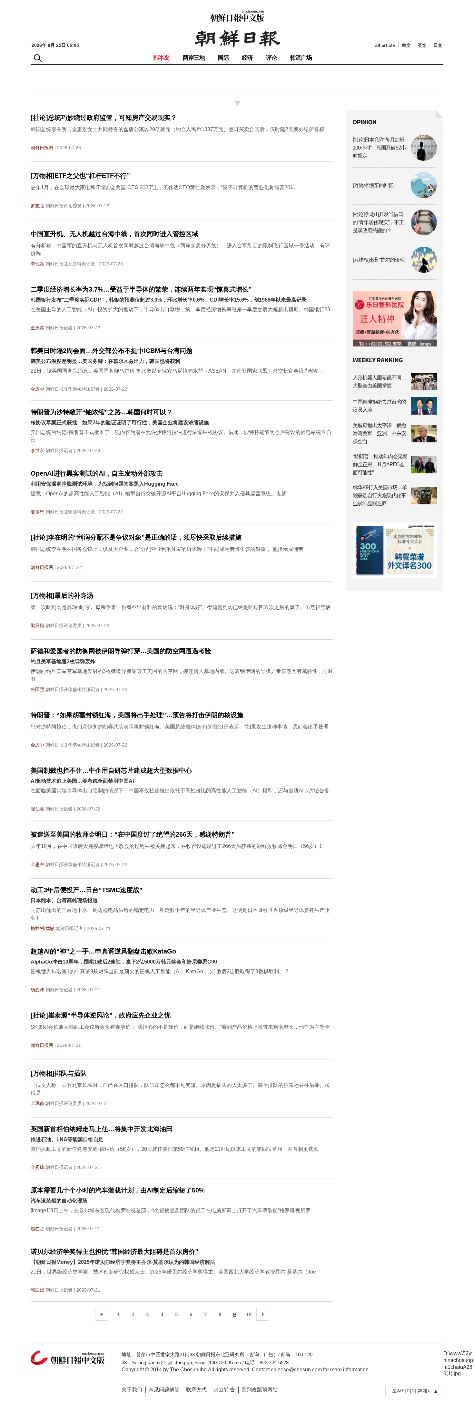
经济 (247, 58)
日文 (437, 45)
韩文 (406, 45)
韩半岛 (161, 58)
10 (249, 1314)
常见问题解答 (164, 1389)
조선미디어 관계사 (412, 1391)
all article (385, 45)
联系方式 (196, 1389)
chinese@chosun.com (296, 1369)
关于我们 (132, 1389)
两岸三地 (194, 58)
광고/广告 (224, 1389)
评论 (271, 58)
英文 (422, 45)
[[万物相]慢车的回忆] (395, 196)
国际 (223, 58)
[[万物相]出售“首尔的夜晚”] (395, 271)
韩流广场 (301, 58)
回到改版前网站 (260, 1389)
